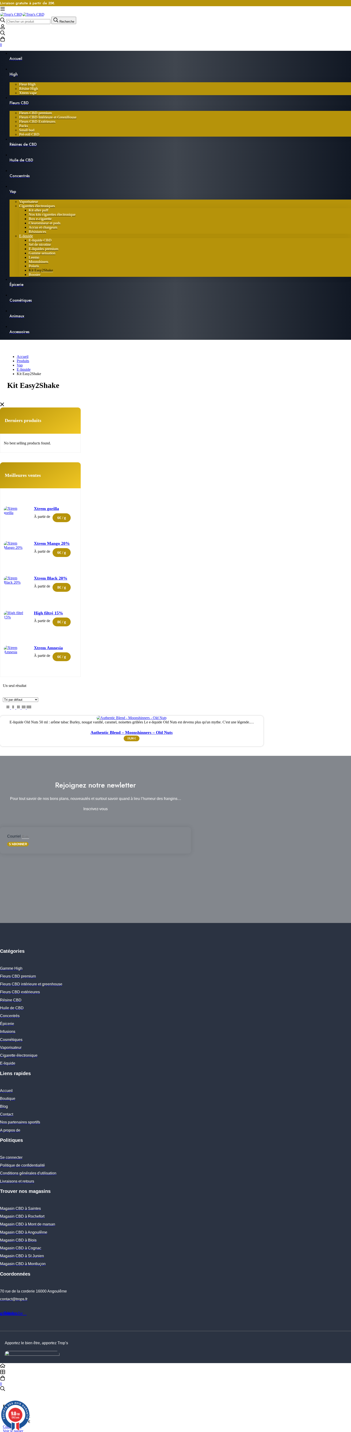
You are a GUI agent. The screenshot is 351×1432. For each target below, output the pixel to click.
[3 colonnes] (18, 708)
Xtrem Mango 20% (52, 543)
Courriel (14, 836)
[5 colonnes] (29, 708)
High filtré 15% (48, 613)
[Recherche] (175, 33)
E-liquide (24, 369)
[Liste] (8, 708)
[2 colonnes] (13, 708)
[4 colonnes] (24, 708)
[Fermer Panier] (4, 1397)
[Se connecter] (2, 28)
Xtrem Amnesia (48, 647)
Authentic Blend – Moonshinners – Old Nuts (131, 732)
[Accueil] (175, 1366)
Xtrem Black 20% (50, 578)
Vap (20, 365)
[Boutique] (175, 1372)
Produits (23, 361)
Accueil (22, 357)
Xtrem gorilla (46, 508)
